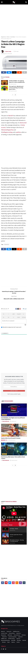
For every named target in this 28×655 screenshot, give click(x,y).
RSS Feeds (10, 635)
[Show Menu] (2, 2)
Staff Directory (16, 631)
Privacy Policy (12, 633)
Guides (18, 642)
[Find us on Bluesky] (9, 582)
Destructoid (23, 123)
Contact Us (9, 631)
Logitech (18, 638)
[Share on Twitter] (14, 72)
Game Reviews (5, 435)
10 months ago (13, 91)
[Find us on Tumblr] (24, 582)
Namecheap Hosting (5, 640)
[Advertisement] (14, 20)
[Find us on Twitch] (20, 582)
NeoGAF (10, 115)
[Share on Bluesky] (8, 72)
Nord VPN (13, 640)
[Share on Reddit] (19, 72)
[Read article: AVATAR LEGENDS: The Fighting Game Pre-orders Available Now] (4, 82)
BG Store (24, 635)
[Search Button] (26, 2)
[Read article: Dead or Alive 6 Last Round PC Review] (14, 430)
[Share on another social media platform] (24, 72)
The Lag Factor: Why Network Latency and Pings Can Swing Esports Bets (16, 88)
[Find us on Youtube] (6, 582)
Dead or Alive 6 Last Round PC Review (10, 438)
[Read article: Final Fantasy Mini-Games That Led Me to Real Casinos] (14, 449)
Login (25, 308)
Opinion (4, 414)
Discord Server (17, 635)
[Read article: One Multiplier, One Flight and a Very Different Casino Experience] (14, 409)
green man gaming (12, 636)
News (8, 642)
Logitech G (20, 636)
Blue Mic (24, 640)
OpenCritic (4, 636)
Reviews (4, 642)
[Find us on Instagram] (13, 582)
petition (18, 132)
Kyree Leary (8, 51)
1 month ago (12, 440)
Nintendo (7, 244)
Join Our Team (4, 633)
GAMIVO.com (3, 638)
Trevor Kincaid (5, 421)
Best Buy (19, 640)
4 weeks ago (13, 421)
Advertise (18, 633)
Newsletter (3, 635)
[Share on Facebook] (3, 72)
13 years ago (16, 51)
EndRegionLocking (7, 132)
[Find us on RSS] (16, 582)
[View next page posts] (15, 95)
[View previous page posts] (13, 95)
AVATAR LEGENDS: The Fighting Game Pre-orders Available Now (17, 81)
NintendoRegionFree (8, 130)
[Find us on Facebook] (2, 582)
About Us (3, 631)
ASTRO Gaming (11, 638)
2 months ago (13, 84)
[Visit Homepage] (14, 2)
